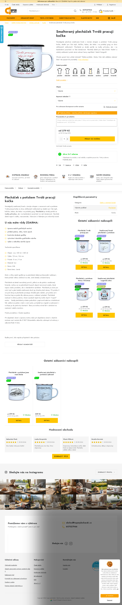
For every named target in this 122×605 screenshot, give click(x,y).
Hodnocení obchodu (43, 5)
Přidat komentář (25, 344)
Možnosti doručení (111, 107)
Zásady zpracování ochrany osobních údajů (17, 570)
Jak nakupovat (38, 576)
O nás (6, 5)
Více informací (83, 60)
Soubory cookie (9, 582)
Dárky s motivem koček (108, 203)
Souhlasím (110, 595)
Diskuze (20, 188)
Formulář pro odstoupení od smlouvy (16, 579)
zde (117, 589)
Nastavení (109, 600)
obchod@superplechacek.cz (79, 522)
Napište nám (66, 565)
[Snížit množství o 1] (61, 139)
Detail (84, 267)
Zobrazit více (61, 456)
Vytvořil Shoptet (57, 600)
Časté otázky (15, 5)
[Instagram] (70, 543)
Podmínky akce (67, 160)
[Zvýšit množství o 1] (67, 139)
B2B (35, 580)
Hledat (75, 10)
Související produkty (33, 188)
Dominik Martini (67, 600)
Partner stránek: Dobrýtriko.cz (13, 586)
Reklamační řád (9, 575)
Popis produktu (9, 188)
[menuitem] (12, 18)
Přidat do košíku (92, 139)
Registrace (112, 5)
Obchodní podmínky (11, 565)
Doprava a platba (28, 5)
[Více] (111, 18)
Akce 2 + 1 (37, 583)
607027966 (87, 10)
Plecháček (112, 208)
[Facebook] (66, 543)
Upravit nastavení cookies (78, 598)
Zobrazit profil (105, 472)
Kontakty (65, 569)
